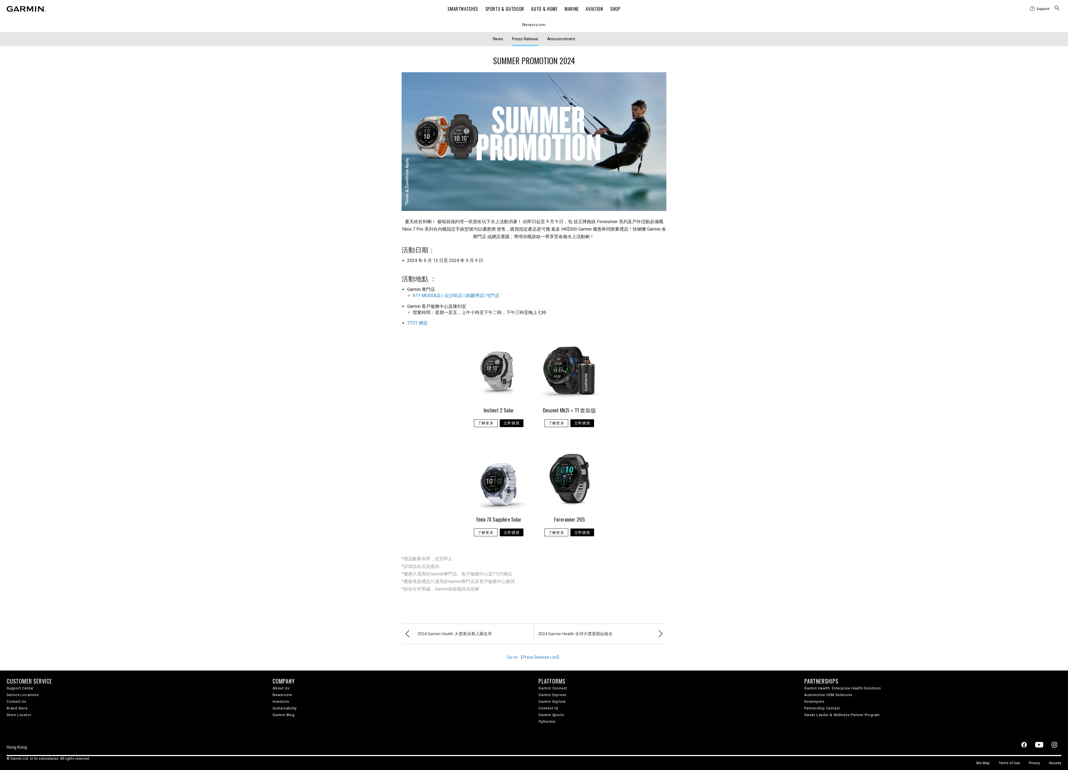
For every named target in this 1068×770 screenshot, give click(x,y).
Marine (572, 9)
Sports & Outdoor (504, 9)
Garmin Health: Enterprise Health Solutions (842, 688)
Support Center (20, 688)
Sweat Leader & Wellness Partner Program (842, 715)
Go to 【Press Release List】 (534, 657)
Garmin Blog (284, 715)
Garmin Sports (551, 715)
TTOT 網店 (417, 323)
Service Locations (23, 695)
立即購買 (512, 423)
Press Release (525, 38)
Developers (814, 701)
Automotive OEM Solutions (828, 695)
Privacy (1034, 763)
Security (1055, 763)
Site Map (983, 763)
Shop (615, 9)
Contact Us (16, 701)
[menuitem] (1040, 9)
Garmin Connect (552, 688)
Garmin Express (552, 695)
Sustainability (285, 708)
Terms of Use (1009, 763)
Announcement (561, 38)
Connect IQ (548, 708)
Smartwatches (463, 9)
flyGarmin (547, 721)
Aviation (594, 9)
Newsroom (534, 25)
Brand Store (17, 708)
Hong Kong (17, 747)
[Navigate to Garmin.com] (26, 9)
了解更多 (486, 423)
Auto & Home (544, 9)
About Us (281, 688)
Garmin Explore (552, 701)
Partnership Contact (822, 708)
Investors (281, 701)
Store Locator (19, 715)
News (498, 38)
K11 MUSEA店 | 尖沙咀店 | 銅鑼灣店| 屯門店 (456, 295)
